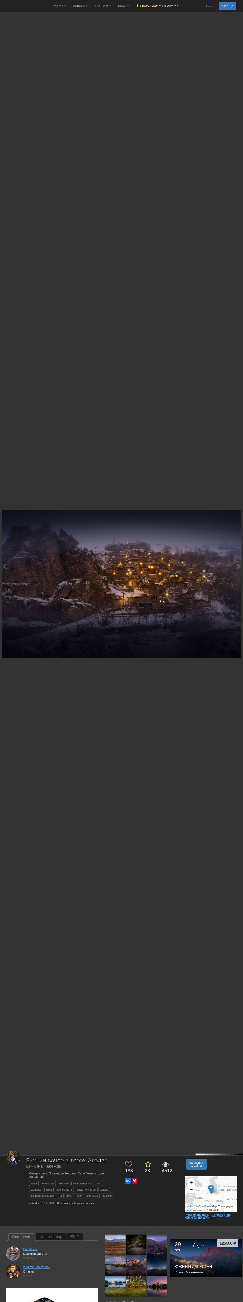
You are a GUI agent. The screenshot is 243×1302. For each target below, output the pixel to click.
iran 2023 (92, 1195)
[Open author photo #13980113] (115, 1244)
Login (210, 6)
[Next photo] (238, 566)
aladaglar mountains (42, 1195)
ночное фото (64, 1189)
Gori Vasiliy (30, 1249)
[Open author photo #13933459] (115, 1286)
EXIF (74, 1237)
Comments (21, 1237)
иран (34, 1183)
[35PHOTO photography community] (26, 6)
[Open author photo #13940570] (136, 1265)
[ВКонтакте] (128, 1181)
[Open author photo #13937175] (157, 1265)
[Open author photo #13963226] (157, 1244)
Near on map (50, 1237)
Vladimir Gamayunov (36, 1267)
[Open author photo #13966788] (136, 1244)
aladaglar (36, 1189)
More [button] (122, 6)
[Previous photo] (4, 566)
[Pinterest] (134, 1181)
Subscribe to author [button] (196, 1164)
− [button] (191, 1190)
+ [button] (191, 1183)
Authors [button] (79, 6)
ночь (69, 1195)
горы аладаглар (82, 1183)
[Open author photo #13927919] (136, 1286)
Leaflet (190, 1206)
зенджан (64, 1183)
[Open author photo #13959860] (115, 1265)
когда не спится (86, 1189)
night (49, 1189)
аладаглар (48, 1183)
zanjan (104, 1189)
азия (79, 1195)
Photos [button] (58, 6)
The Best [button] (102, 6)
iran (99, 1183)
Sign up (227, 6)
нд (60, 1195)
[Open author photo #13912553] (157, 1286)
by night (107, 1195)
